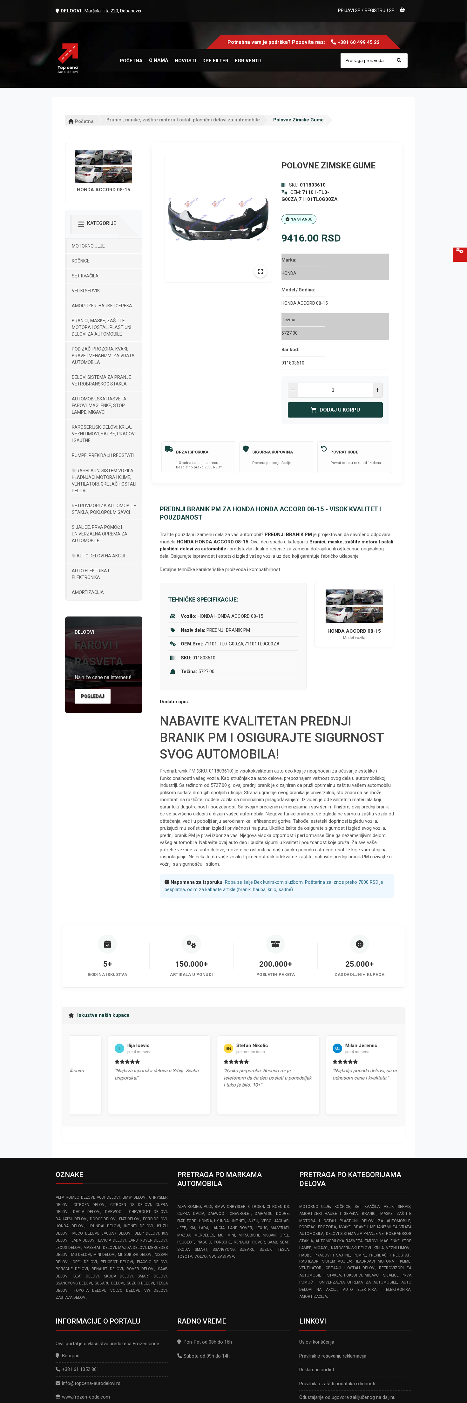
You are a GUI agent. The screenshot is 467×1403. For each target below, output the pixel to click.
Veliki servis (86, 290)
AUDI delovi (108, 1197)
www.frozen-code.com (86, 1397)
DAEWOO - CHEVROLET (229, 1213)
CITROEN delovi (89, 1204)
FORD (192, 1221)
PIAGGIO (204, 1242)
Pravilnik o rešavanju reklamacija (332, 1356)
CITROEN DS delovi (130, 1204)
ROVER (258, 1242)
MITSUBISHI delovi (135, 1254)
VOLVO (200, 1256)
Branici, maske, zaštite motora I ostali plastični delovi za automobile (183, 120)
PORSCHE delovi (72, 1269)
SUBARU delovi (109, 1283)
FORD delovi (155, 1219)
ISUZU (252, 1221)
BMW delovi (134, 1197)
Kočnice (81, 260)
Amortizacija (88, 592)
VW (212, 1256)
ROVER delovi (140, 1269)
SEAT (284, 1242)
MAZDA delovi (132, 1247)
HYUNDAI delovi (104, 1226)
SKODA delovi (118, 1276)
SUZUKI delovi (140, 1283)
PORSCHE (222, 1242)
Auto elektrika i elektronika (90, 574)
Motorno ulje (88, 246)
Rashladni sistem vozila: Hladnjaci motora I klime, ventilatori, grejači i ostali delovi (104, 480)
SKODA (183, 1249)
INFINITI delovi (138, 1226)
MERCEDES (204, 1235)
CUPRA (183, 1213)
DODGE (282, 1213)
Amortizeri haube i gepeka (102, 305)
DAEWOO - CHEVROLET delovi (136, 1211)
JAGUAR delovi (116, 1233)
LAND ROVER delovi (148, 1240)
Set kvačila (85, 275)
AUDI (208, 1206)
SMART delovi (152, 1276)
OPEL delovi (84, 1262)
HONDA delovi (70, 1226)
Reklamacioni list (316, 1369)
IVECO (266, 1221)
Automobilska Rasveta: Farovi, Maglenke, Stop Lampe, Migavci (99, 405)
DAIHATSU (264, 1213)
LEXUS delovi (68, 1247)
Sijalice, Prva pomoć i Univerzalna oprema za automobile (99, 534)
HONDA (205, 1221)
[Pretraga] (399, 60)
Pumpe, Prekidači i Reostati (103, 455)
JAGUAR (281, 1221)
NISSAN (269, 1235)
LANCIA (218, 1228)
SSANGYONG (224, 1249)
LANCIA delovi (112, 1240)
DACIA (198, 1213)
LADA (203, 1228)
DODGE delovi (103, 1219)
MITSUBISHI (249, 1235)
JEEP (181, 1228)
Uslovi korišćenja (316, 1342)
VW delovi (155, 1290)
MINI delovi (104, 1254)
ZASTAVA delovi (71, 1297)
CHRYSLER (236, 1206)
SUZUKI (266, 1249)
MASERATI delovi (100, 1247)
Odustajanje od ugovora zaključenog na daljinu (347, 1397)
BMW (219, 1206)
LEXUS (261, 1228)
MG (221, 1235)
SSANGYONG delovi (74, 1283)
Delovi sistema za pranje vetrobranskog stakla (101, 380)
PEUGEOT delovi (117, 1262)
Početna (84, 121)
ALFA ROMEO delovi (75, 1197)
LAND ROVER (240, 1228)
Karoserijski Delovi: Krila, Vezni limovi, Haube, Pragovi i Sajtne (104, 434)
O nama (158, 60)
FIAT (181, 1221)
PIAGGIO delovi (152, 1262)
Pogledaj (92, 696)
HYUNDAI (222, 1221)
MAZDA (184, 1235)
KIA (192, 1228)
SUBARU (247, 1249)
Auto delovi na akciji (100, 555)
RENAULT (242, 1242)
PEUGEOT (185, 1242)
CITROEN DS (277, 1206)
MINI (231, 1235)
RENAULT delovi (107, 1269)
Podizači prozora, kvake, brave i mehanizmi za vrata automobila (103, 355)
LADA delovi (83, 1240)
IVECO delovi (85, 1233)
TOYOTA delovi (89, 1290)
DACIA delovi (86, 1211)
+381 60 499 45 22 (359, 42)
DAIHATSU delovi (71, 1219)
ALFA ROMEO (189, 1206)
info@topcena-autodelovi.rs (91, 1383)
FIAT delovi (129, 1219)
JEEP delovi (147, 1233)
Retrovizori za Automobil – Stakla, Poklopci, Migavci (104, 509)
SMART (201, 1249)
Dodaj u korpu (340, 410)
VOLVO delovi (124, 1290)
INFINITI (238, 1221)
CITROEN (256, 1206)
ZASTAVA (225, 1256)
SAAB (272, 1242)
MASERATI (280, 1228)
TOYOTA (184, 1256)
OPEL (284, 1235)
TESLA (283, 1249)
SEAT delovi (86, 1276)
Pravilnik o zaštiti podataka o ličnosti (337, 1383)
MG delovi (81, 1254)
